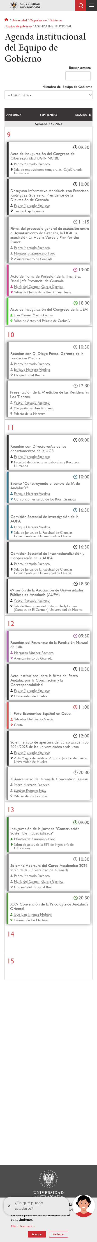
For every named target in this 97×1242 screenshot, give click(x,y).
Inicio (7, 20)
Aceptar (37, 1234)
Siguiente (83, 114)
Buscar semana (80, 68)
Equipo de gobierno (19, 26)
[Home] (24, 5)
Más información (23, 1226)
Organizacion (38, 20)
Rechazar (58, 1234)
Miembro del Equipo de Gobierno (67, 87)
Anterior (13, 114)
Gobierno (55, 20)
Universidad (19, 20)
